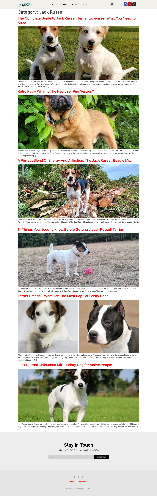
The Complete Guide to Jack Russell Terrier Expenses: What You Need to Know (77, 20)
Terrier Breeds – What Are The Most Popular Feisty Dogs (63, 296)
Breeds (64, 4)
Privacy (85, 481)
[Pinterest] (130, 4)
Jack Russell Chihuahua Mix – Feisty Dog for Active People (65, 365)
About (54, 4)
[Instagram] (134, 4)
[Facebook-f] (74, 477)
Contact (78, 481)
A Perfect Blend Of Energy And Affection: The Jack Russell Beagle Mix (74, 160)
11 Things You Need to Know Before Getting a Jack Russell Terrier (70, 229)
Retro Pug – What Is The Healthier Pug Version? (56, 91)
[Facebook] (126, 4)
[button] (112, 4)
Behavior (74, 4)
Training (85, 4)
